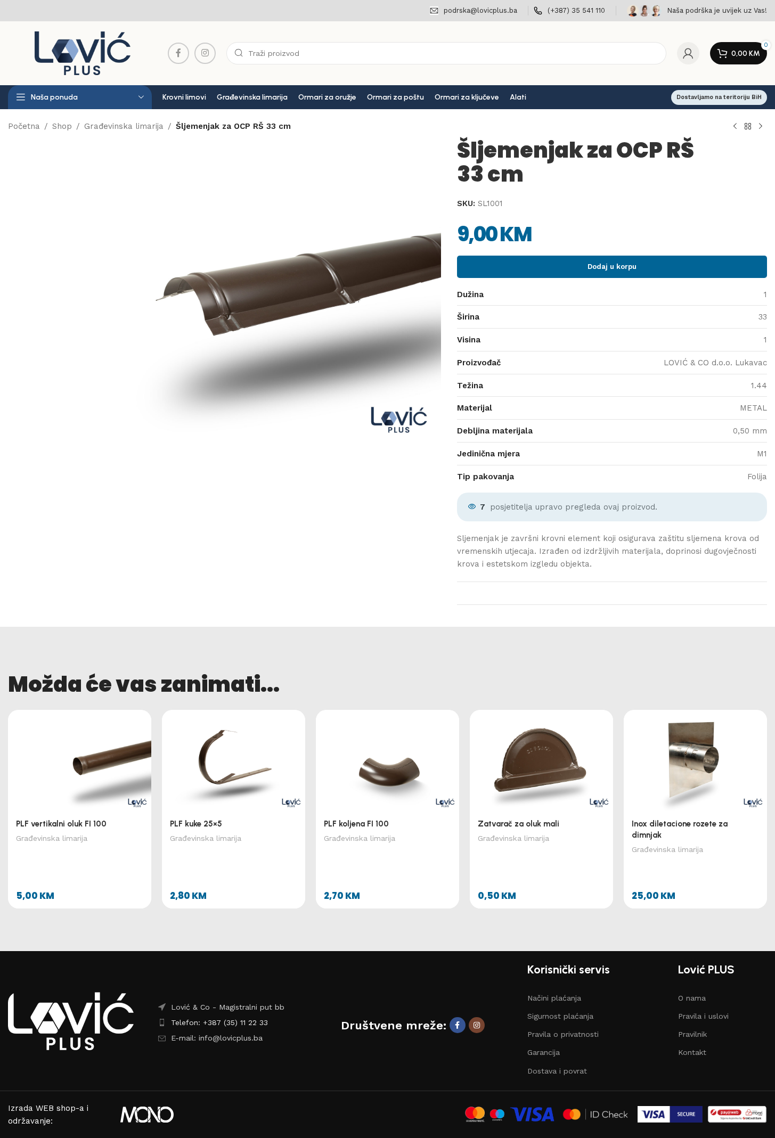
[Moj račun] (688, 53)
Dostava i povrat (557, 1071)
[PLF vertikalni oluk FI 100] (79, 761)
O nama (692, 998)
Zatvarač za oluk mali (518, 824)
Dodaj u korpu (612, 267)
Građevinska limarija (124, 126)
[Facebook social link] (178, 53)
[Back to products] (747, 126)
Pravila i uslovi (703, 1016)
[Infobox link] (473, 10)
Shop (62, 126)
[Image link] (71, 1020)
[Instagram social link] (205, 53)
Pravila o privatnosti (563, 1034)
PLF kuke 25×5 (196, 824)
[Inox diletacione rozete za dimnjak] (695, 761)
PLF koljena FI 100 (356, 824)
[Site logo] (82, 53)
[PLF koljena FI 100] (387, 761)
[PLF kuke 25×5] (233, 761)
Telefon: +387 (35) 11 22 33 (219, 1022)
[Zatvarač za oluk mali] (541, 761)
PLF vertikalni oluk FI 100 (61, 824)
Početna (24, 126)
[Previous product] (735, 126)
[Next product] (760, 126)
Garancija (543, 1052)
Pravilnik (692, 1034)
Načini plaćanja (554, 998)
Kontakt (692, 1052)
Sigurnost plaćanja (560, 1016)
